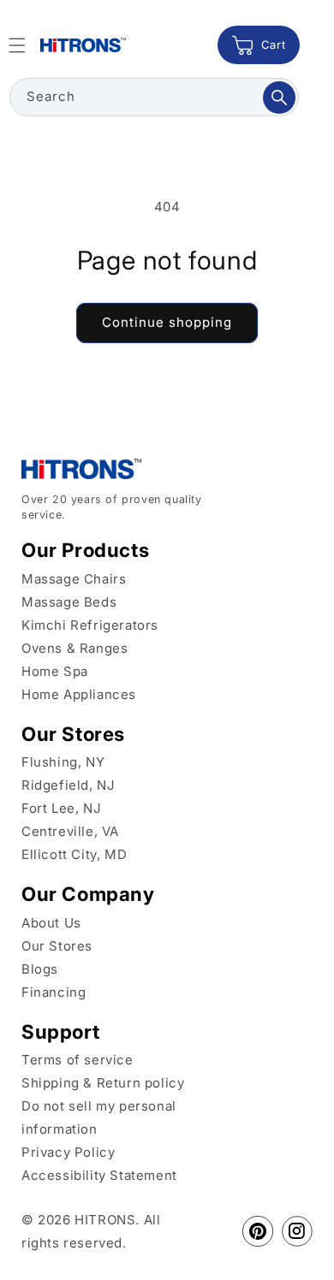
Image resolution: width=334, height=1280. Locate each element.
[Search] (279, 97)
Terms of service (77, 1060)
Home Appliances (78, 694)
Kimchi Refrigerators (89, 625)
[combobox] (154, 97)
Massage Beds (68, 602)
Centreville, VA (70, 831)
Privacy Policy (68, 1152)
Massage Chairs (73, 579)
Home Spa (54, 671)
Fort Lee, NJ (61, 808)
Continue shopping (167, 322)
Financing (53, 992)
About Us (51, 923)
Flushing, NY (62, 762)
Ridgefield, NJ (68, 785)
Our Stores (56, 946)
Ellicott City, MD (74, 854)
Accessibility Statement (99, 1175)
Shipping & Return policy (102, 1083)
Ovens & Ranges (74, 648)
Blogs (39, 969)
